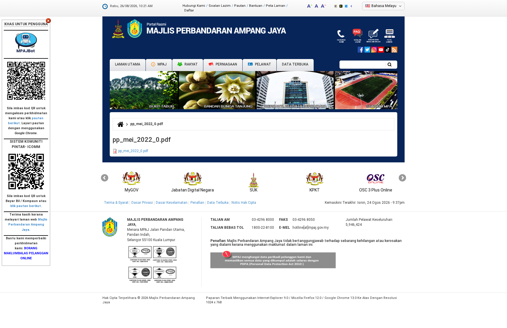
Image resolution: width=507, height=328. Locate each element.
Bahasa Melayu (383, 6)
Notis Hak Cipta (243, 203)
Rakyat (191, 64)
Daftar (189, 10)
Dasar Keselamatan (171, 203)
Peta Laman (275, 6)
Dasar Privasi (142, 203)
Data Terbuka (295, 64)
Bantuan (255, 6)
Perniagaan (226, 64)
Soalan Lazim (220, 6)
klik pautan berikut (25, 206)
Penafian (197, 203)
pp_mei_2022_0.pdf (133, 151)
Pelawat (262, 64)
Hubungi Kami (193, 6)
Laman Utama (127, 64)
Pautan (240, 6)
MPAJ (162, 64)
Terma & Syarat (116, 203)
